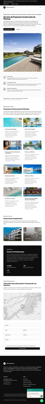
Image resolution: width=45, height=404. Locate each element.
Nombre (7, 325)
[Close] (42, 390)
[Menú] (41, 7)
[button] (22, 306)
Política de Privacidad (18, 345)
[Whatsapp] (41, 400)
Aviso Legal (25, 379)
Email (6, 330)
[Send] (42, 396)
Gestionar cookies (14, 3)
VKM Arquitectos (10, 7)
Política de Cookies (27, 380)
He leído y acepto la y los (21, 345)
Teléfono (25, 330)
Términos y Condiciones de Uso (29, 345)
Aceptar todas (6, 3)
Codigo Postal (8, 334)
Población (25, 334)
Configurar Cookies (27, 386)
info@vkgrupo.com (7, 383)
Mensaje (7, 339)
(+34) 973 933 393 (7, 382)
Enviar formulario (22, 348)
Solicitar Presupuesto (8, 29)
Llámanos (18, 29)
